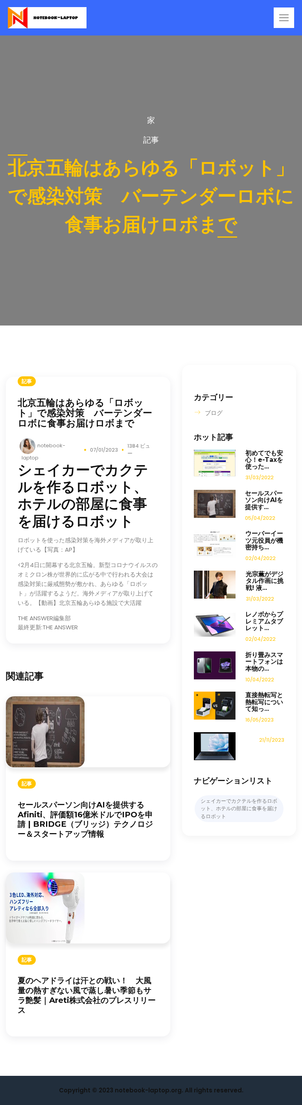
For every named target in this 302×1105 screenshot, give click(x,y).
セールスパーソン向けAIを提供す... (264, 500)
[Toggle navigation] (284, 17)
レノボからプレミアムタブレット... (264, 621)
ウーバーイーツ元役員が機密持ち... (264, 540)
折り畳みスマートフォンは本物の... (264, 661)
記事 (151, 139)
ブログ (214, 413)
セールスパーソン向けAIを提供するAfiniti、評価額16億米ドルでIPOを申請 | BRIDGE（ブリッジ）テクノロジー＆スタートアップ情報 (85, 819)
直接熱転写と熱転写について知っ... (264, 701)
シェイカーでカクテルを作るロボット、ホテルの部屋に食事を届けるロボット (239, 808)
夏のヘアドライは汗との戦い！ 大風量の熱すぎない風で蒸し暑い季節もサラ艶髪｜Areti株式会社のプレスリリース (87, 995)
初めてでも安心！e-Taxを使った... (264, 460)
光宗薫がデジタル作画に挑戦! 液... (265, 581)
